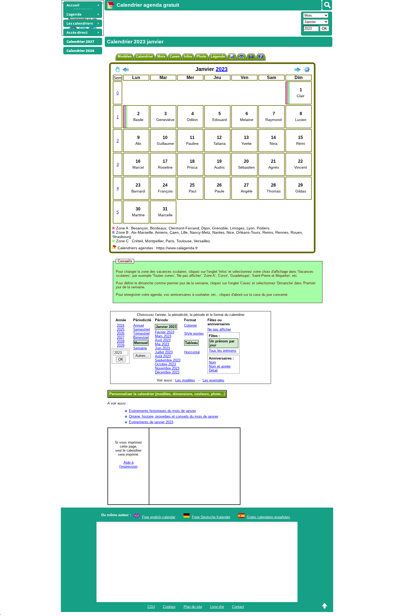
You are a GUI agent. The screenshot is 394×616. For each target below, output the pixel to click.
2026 (120, 333)
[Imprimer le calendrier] (251, 57)
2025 (120, 329)
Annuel (138, 325)
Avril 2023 (162, 340)
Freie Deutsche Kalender (211, 517)
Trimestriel (141, 333)
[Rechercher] (327, 5)
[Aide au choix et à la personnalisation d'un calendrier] (261, 57)
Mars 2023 (163, 336)
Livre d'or (217, 607)
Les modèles (185, 380)
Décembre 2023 (167, 372)
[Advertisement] (202, 23)
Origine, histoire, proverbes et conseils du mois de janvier (173, 416)
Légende (218, 56)
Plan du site (193, 607)
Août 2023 (163, 356)
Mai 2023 (162, 344)
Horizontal (192, 352)
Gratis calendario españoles (268, 517)
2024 (120, 325)
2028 (120, 341)
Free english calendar (158, 517)
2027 (120, 337)
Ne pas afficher (219, 329)
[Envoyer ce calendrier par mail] (241, 56)
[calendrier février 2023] (297, 71)
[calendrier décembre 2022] (125, 71)
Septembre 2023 (167, 360)
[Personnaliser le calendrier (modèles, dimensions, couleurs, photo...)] (307, 69)
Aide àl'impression (128, 464)
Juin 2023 (162, 348)
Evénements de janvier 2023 (151, 422)
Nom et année (220, 366)
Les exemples (213, 380)
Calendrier (144, 56)
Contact (238, 607)
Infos (188, 56)
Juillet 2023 (164, 352)
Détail (213, 370)
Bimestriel (141, 337)
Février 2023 (164, 332)
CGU (151, 607)
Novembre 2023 (167, 368)
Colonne (190, 325)
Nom (212, 362)
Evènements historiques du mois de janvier (162, 411)
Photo (201, 56)
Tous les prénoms (222, 351)
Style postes (194, 333)
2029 (120, 345)
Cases (175, 56)
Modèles (125, 56)
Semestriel (141, 329)
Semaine (140, 348)
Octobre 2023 (165, 364)
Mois (161, 56)
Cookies (169, 607)
